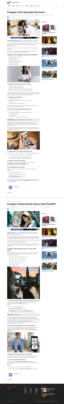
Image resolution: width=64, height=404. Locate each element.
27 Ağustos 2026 (44, 80)
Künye (40, 401)
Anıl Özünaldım (13, 17)
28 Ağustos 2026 (44, 237)
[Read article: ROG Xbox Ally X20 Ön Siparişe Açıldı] (49, 74)
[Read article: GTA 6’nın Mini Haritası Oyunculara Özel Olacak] (49, 40)
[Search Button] (56, 6)
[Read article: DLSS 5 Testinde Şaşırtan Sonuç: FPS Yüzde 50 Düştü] (49, 51)
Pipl (9, 157)
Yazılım (36, 393)
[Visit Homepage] (13, 2)
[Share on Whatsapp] (37, 38)
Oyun (20, 5)
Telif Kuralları (47, 401)
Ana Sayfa (8, 9)
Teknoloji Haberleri (45, 77)
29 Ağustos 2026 (44, 226)
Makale (35, 5)
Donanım (25, 389)
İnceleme (31, 5)
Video (38, 5)
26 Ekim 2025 (17, 17)
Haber (9, 5)
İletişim (56, 401)
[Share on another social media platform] (39, 38)
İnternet (13, 5)
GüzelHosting (9, 388)
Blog (23, 5)
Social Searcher (11, 155)
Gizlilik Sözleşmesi (51, 401)
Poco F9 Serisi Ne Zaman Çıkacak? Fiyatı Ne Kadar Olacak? (51, 389)
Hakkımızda (42, 401)
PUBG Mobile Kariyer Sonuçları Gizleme (48, 259)
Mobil (17, 5)
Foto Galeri (25, 390)
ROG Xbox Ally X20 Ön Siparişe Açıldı (47, 79)
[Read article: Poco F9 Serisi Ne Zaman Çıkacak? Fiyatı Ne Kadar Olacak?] (49, 28)
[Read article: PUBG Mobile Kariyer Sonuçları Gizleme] (49, 63)
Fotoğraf (26, 5)
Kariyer (37, 401)
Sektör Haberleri (36, 389)
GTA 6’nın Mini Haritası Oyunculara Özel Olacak (49, 44)
